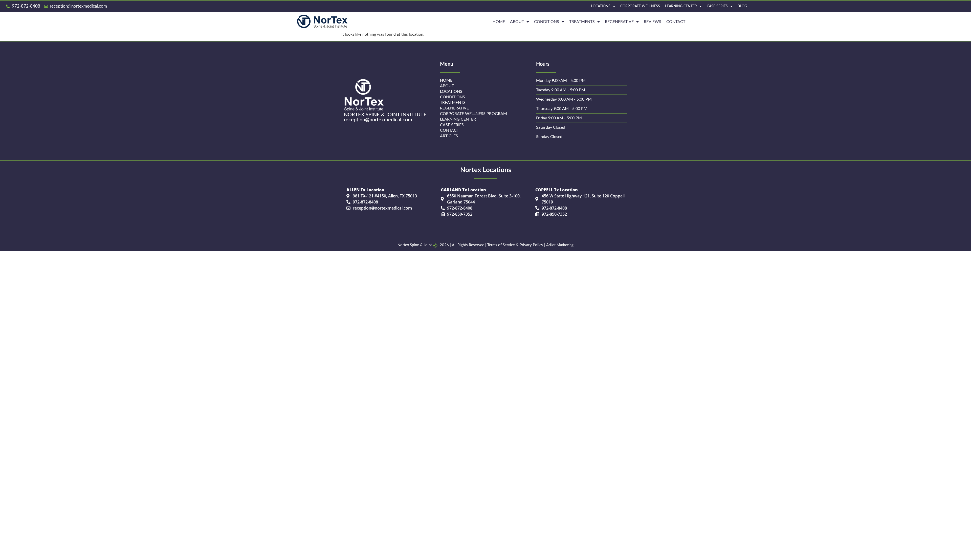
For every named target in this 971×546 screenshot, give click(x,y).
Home (446, 80)
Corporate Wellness (640, 6)
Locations (600, 6)
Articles (449, 136)
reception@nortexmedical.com (378, 119)
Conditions (546, 22)
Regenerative (454, 108)
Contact (675, 22)
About (517, 22)
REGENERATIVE (619, 22)
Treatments (582, 22)
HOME (499, 22)
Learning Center (681, 6)
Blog (742, 6)
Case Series (717, 6)
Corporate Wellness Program (473, 114)
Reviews (652, 22)
